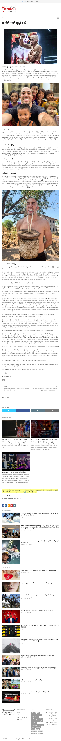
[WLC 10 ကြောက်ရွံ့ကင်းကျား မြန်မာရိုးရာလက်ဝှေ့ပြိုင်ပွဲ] (16, 420)
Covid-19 (34, 712)
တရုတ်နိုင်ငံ (34, 723)
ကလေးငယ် (39, 714)
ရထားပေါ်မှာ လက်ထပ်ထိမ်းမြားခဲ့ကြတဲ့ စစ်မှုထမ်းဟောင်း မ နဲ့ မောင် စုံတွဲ (38, 668)
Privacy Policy (20, 720)
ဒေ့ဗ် (3, 380)
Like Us (24, 1)
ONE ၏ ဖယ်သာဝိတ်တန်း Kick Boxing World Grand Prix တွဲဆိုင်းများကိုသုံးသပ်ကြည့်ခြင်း (40, 626)
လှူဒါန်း (33, 729)
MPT (38, 712)
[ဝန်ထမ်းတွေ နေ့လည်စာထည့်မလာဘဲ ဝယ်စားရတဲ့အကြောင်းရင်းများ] (11, 656)
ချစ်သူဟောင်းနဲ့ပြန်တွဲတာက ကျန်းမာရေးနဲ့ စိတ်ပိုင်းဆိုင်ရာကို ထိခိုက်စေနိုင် (39, 571)
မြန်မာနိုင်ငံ (38, 727)
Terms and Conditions (22, 717)
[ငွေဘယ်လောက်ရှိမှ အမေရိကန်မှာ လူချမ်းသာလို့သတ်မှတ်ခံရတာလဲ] (11, 611)
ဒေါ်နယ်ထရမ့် (34, 725)
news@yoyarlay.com (53, 722)
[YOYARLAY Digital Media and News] (30, 9)
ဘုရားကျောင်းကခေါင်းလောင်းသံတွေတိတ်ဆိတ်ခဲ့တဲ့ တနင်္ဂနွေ (35, 692)
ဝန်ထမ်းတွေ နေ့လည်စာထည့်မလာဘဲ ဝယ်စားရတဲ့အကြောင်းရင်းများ (37, 656)
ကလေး (33, 714)
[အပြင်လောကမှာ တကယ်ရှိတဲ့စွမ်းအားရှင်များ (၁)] (11, 680)
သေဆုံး (38, 729)
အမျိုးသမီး (34, 733)
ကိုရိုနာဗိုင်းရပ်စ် (35, 716)
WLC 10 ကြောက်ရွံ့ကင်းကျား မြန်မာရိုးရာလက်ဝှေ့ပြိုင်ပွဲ (15, 440)
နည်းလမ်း (41, 725)
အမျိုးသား (40, 733)
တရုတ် (40, 721)
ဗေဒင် (33, 727)
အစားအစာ (34, 731)
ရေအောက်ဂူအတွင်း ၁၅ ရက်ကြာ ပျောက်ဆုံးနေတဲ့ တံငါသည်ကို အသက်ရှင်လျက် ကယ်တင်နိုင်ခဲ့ (40, 542)
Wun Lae (30, 517)
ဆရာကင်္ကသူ (35, 721)
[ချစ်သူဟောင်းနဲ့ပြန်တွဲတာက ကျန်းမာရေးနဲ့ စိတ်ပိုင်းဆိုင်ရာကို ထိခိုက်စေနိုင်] (11, 570)
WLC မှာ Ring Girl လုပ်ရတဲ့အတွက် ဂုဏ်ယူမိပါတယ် (14, 472)
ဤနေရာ (26, 492)
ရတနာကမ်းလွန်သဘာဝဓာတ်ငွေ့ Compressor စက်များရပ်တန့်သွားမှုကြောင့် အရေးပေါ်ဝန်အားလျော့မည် (39, 596)
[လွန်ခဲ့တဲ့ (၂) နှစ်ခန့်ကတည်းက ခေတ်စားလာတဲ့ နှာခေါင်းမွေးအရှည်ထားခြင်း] (11, 583)
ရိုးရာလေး (10, 739)
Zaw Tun (21, 26)
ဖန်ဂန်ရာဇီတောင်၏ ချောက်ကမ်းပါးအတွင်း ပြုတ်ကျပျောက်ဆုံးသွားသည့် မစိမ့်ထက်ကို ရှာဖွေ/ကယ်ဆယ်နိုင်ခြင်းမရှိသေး (39, 640)
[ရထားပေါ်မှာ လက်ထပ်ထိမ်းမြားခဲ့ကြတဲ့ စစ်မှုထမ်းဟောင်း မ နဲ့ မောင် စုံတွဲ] (11, 668)
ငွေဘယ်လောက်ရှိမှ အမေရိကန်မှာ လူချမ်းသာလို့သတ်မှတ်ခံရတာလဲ (37, 611)
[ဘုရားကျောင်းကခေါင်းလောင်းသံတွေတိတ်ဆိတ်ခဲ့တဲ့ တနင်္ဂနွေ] (11, 692)
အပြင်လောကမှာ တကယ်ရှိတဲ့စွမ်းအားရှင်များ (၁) (32, 680)
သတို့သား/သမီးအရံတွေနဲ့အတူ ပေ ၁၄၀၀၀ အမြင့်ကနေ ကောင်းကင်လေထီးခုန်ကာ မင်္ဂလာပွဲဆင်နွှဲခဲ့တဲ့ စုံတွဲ (39, 514)
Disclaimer (19, 715)
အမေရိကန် (40, 731)
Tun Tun (29, 599)
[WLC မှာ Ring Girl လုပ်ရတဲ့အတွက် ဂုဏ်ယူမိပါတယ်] (16, 453)
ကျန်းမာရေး (34, 719)
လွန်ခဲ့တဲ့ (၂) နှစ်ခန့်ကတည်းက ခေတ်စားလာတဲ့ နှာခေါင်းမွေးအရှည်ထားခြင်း (39, 583)
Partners (18, 712)
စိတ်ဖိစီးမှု (40, 719)
